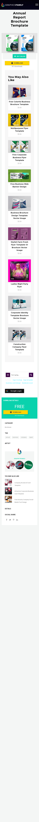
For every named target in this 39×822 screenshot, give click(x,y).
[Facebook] (6, 520)
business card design (13, 383)
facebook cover (27, 383)
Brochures (8, 427)
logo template (28, 380)
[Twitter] (10, 520)
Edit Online (21, 56)
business (15, 437)
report (31, 437)
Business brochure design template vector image (19, 215)
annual (8, 437)
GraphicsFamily (19, 458)
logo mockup (17, 380)
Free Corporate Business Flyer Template (19, 157)
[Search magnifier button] (31, 375)
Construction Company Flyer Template (19, 347)
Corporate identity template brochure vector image (19, 315)
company (24, 437)
